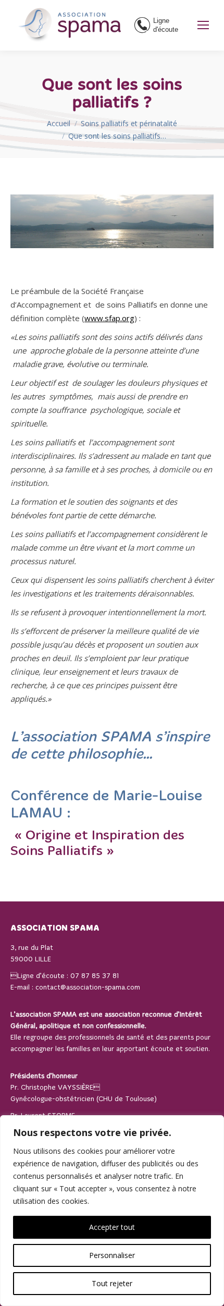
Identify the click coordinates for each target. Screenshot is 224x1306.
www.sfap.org (109, 318)
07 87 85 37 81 (94, 976)
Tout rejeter (112, 1283)
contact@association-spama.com (87, 987)
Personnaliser (112, 1255)
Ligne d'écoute (165, 25)
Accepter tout (112, 1227)
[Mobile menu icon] (203, 25)
